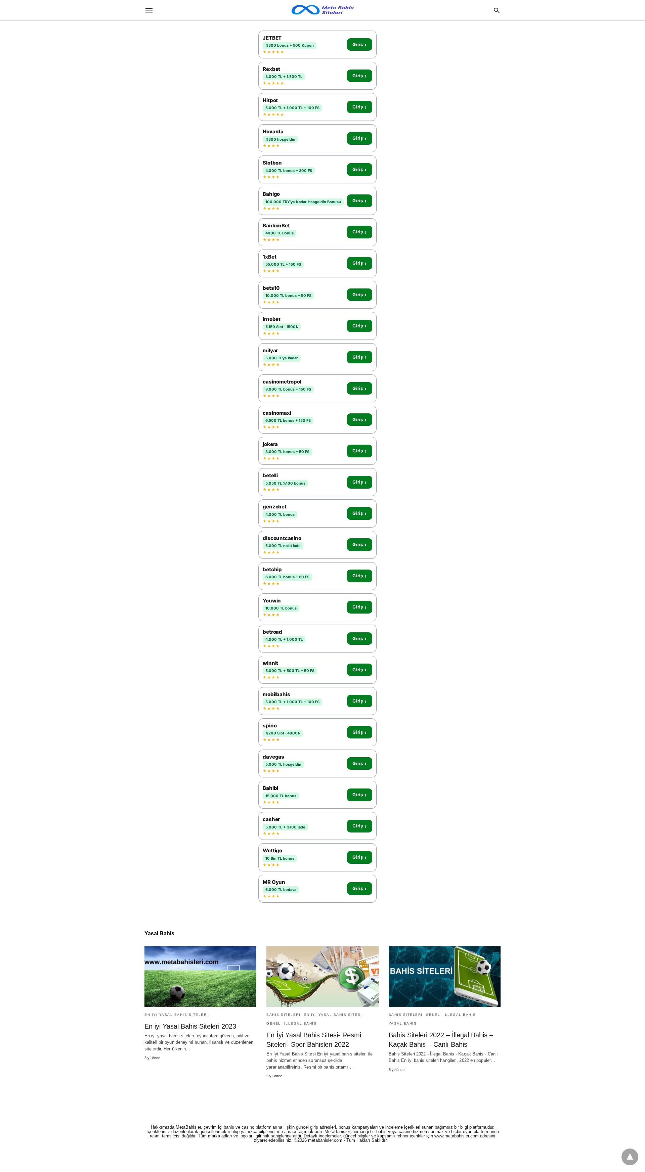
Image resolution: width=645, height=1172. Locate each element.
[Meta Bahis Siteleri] (322, 10)
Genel (273, 1023)
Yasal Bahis (403, 1023)
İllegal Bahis (300, 1023)
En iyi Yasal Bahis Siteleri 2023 (190, 1026)
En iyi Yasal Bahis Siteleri (176, 1015)
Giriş (359, 44)
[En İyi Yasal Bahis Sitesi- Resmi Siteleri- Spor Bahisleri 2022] (322, 976)
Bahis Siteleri (283, 1015)
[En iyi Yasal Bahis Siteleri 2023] (200, 976)
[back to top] (629, 1156)
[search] (497, 10)
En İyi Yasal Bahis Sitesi (333, 1015)
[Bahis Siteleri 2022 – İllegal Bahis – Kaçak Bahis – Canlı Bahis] (445, 976)
